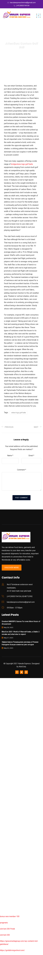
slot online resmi (6, 741)
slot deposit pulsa (7, 889)
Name (10, 455)
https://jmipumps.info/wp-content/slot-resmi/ (18, 846)
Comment (21, 470)
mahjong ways (5, 784)
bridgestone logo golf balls (22, 164)
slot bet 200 (5, 935)
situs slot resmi (6, 852)
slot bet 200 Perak (7, 929)
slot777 (3, 680)
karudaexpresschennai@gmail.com (23, 2)
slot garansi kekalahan (9, 710)
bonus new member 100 (9, 916)
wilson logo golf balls (18, 412)
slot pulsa (4, 864)
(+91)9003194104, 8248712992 (20, 596)
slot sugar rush (6, 766)
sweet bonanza (6, 704)
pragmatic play (6, 716)
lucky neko (4, 723)
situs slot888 (5, 827)
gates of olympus (7, 753)
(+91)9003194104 (22, 5)
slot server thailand (7, 833)
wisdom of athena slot (9, 772)
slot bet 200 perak (7, 839)
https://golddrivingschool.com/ (12, 950)
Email (31, 455)
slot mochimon (6, 815)
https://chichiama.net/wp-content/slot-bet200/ (19, 790)
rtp (1, 686)
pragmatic (4, 923)
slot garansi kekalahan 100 (10, 759)
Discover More (11, 567)
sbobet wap (5, 901)
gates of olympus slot (9, 821)
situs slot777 (5, 729)
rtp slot (3, 692)
